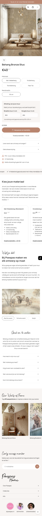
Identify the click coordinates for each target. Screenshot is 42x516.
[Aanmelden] (37, 466)
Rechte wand (8, 318)
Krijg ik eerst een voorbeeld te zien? (14, 368)
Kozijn (34, 318)
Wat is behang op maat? (10, 362)
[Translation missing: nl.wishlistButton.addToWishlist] (4, 60)
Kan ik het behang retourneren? (12, 380)
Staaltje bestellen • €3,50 (21, 135)
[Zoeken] (28, 7)
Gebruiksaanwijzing (9, 149)
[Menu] (37, 7)
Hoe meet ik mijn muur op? (11, 356)
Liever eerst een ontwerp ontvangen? (14, 143)
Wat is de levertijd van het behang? (14, 374)
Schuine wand (21, 318)
